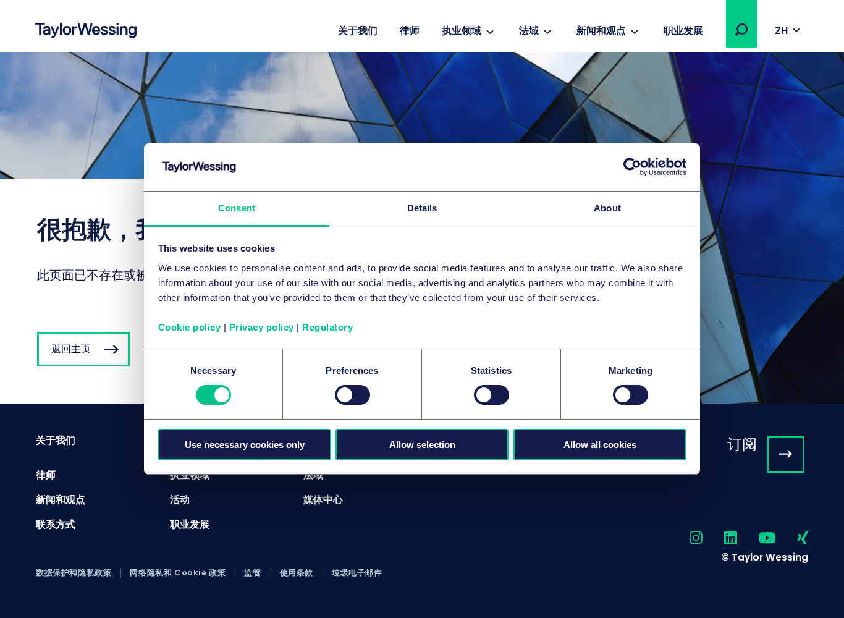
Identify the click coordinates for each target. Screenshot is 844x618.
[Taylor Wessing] (86, 32)
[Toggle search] (741, 29)
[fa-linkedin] (720, 538)
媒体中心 (323, 500)
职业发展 (683, 30)
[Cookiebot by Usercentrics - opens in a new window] (632, 167)
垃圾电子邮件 (357, 573)
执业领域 (461, 30)
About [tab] (607, 208)
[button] (741, 29)
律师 (410, 30)
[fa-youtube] (756, 538)
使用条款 (296, 573)
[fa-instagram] (685, 538)
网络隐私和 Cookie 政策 (178, 573)
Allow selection (422, 444)
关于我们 (358, 30)
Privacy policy (261, 327)
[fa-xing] (791, 538)
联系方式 (55, 524)
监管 (252, 573)
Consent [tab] (236, 208)
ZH (781, 30)
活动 (180, 500)
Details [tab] (422, 208)
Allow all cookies (599, 444)
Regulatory (327, 327)
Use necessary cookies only (245, 444)
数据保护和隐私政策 (73, 573)
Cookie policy (189, 327)
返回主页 (71, 349)
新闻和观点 (601, 30)
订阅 (742, 444)
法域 (529, 30)
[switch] (352, 395)
